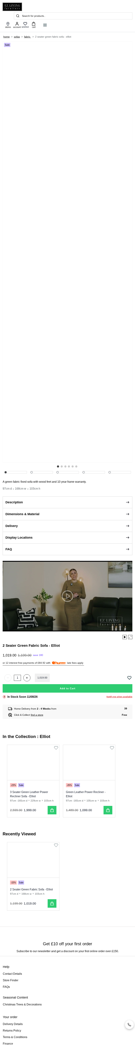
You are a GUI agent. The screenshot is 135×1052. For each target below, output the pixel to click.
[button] (58, 466)
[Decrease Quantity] (7, 677)
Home (6, 36)
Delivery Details (13, 1024)
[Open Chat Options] (129, 1024)
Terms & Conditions (15, 1037)
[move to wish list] (129, 678)
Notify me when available (119, 696)
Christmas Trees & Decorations (22, 1004)
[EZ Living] (12, 7)
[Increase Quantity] (26, 677)
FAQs (6, 986)
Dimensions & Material (22, 514)
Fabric (27, 36)
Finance (8, 1043)
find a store (37, 715)
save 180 (38, 655)
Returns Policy (12, 1030)
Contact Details (12, 973)
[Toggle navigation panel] (45, 25)
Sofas (17, 36)
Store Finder (10, 980)
